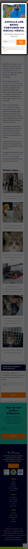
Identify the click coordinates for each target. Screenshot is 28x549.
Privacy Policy (10, 48)
